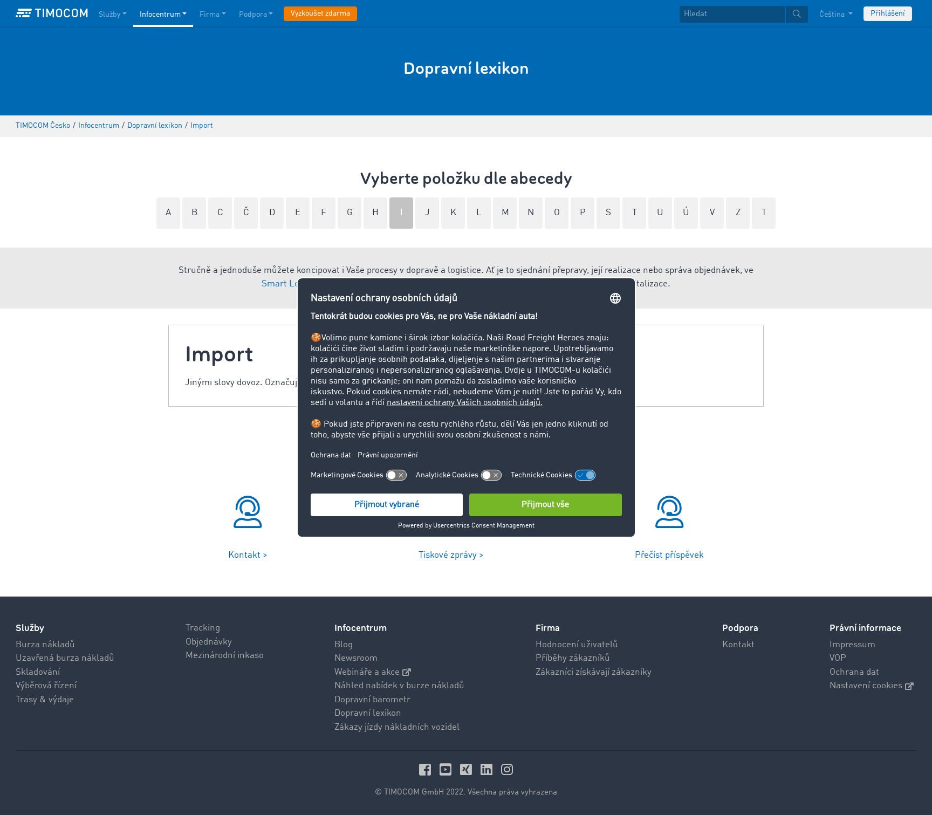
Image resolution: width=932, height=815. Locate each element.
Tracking (203, 628)
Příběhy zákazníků (573, 658)
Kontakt (738, 644)
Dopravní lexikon (367, 713)
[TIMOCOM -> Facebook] (426, 769)
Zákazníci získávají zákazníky (594, 672)
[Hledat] (796, 14)
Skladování (38, 672)
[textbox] (743, 14)
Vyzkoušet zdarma (320, 13)
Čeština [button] (832, 14)
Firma (210, 14)
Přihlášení (888, 13)
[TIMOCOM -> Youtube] (447, 769)
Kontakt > (248, 555)
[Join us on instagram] (507, 769)
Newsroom (356, 658)
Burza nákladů (45, 644)
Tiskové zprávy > (451, 555)
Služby (109, 14)
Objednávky (209, 642)
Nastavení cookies (866, 685)
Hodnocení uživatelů (577, 644)
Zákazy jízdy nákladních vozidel (397, 727)
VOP (838, 658)
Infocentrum (160, 14)
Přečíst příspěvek (669, 555)
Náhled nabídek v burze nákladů (399, 685)
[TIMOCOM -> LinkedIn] (488, 769)
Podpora (253, 14)
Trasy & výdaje (45, 699)
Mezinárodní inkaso (225, 655)
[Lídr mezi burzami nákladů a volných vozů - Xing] (467, 769)
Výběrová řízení (46, 685)
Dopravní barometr (372, 699)
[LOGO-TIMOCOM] (52, 13)
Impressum (852, 644)
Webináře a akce (367, 672)
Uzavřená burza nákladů (65, 658)
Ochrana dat (854, 672)
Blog (343, 644)
